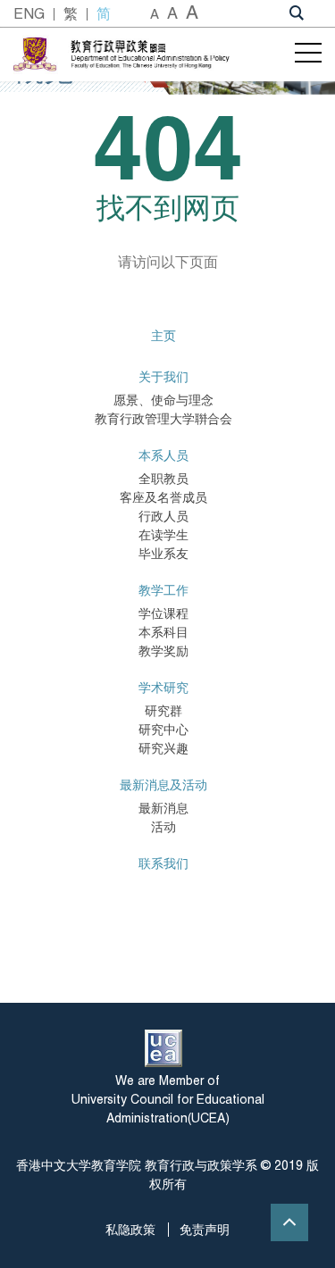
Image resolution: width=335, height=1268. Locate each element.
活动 (163, 827)
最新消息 (163, 808)
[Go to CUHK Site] (36, 54)
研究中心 (163, 729)
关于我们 (163, 377)
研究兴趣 (163, 748)
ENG (29, 13)
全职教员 (163, 478)
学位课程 (163, 613)
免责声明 (205, 1229)
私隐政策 (130, 1229)
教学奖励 (163, 651)
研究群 (163, 711)
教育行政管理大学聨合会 (163, 419)
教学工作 (163, 590)
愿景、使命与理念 (163, 400)
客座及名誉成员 (163, 497)
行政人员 (163, 516)
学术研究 (163, 687)
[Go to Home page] (149, 54)
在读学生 (163, 535)
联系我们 (163, 863)
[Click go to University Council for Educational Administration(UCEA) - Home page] (163, 1048)
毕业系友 (163, 553)
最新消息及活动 (163, 785)
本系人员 (163, 455)
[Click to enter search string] (296, 12)
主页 (163, 336)
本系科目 (163, 632)
